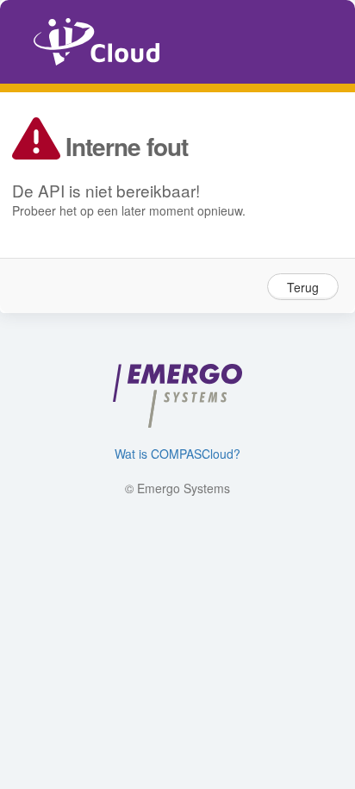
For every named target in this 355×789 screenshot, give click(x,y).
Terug (303, 287)
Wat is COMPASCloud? (177, 453)
